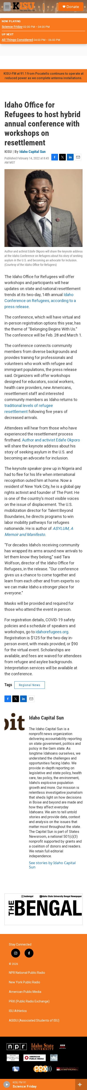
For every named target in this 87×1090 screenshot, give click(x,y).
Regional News (29, 685)
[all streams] (81, 1084)
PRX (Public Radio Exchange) (29, 1001)
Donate (72, 7)
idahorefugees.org (52, 631)
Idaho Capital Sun (32, 151)
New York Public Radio (24, 982)
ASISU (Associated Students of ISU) (34, 1020)
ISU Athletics (18, 1011)
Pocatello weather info (71, 62)
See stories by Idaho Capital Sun (52, 864)
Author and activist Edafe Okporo (51, 440)
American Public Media (25, 992)
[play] (7, 1084)
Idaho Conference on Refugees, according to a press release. (40, 300)
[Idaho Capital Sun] (14, 724)
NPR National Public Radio (27, 972)
